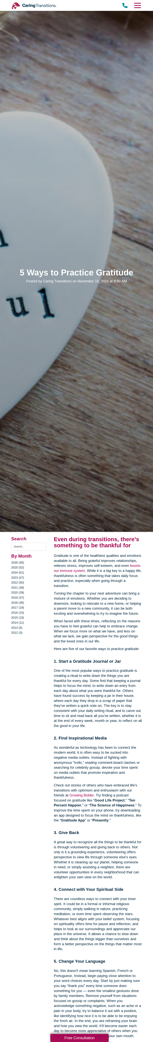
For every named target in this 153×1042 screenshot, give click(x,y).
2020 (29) (17, 592)
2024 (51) (17, 572)
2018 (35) (17, 602)
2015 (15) (17, 617)
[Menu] (137, 5)
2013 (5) (16, 627)
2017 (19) (17, 607)
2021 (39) (17, 587)
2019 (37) (17, 597)
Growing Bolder (81, 795)
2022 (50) (17, 582)
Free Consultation (79, 1038)
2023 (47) (17, 577)
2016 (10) (17, 612)
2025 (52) (17, 567)
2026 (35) (17, 562)
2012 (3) (16, 632)
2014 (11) (17, 622)
